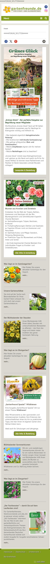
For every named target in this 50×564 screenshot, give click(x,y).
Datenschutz (20, 552)
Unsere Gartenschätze (13, 290)
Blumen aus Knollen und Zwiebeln (20, 208)
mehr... (6, 542)
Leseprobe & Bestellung (25, 170)
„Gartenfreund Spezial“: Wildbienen (21, 404)
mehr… (25, 275)
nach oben (41, 561)
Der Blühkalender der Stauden (17, 317)
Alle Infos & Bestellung (25, 433)
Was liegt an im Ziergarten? (16, 478)
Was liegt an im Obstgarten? (16, 350)
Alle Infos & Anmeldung (25, 252)
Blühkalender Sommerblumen (17, 444)
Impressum (8, 552)
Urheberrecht (34, 552)
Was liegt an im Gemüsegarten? (18, 264)
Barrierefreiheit (10, 557)
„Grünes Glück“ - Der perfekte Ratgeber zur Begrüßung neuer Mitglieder (24, 121)
